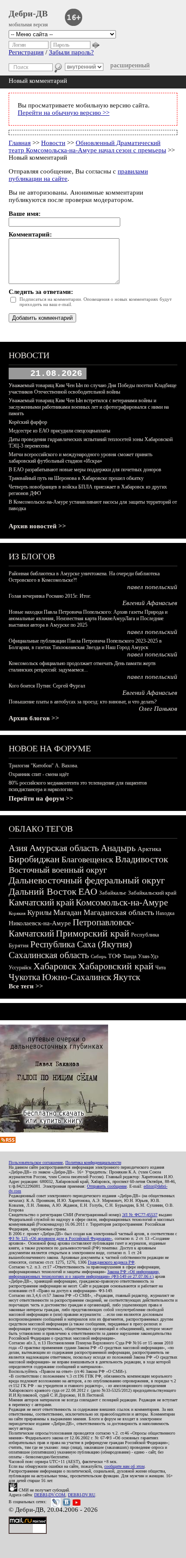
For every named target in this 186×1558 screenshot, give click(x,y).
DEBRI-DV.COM (49, 1494)
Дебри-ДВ (28, 13)
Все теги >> (26, 986)
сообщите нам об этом (124, 1466)
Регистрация (26, 52)
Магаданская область (118, 912)
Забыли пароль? (71, 52)
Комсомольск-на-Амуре (122, 902)
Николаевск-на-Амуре (40, 923)
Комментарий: (30, 234)
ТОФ (114, 956)
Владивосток (141, 859)
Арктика (149, 848)
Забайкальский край (152, 892)
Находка (165, 913)
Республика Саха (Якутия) (81, 944)
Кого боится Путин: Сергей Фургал (47, 686)
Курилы (39, 912)
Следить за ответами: (41, 291)
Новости (53, 142)
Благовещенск (87, 859)
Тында (129, 956)
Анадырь (118, 848)
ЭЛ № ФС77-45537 (139, 1214)
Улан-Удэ (148, 956)
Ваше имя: (25, 213)
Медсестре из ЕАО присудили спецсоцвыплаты (59, 431)
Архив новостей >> (37, 526)
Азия (18, 848)
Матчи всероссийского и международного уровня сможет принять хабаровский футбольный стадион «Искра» (80, 457)
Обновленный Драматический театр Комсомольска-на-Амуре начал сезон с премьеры (87, 146)
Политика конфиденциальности (93, 1162)
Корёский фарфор (28, 422)
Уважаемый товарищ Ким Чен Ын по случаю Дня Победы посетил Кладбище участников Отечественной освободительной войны (92, 388)
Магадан (67, 912)
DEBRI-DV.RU (81, 1494)
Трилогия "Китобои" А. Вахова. (43, 766)
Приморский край (92, 933)
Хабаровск (55, 966)
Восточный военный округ (58, 869)
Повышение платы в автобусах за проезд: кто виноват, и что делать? (83, 702)
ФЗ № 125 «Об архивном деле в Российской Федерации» (60, 1238)
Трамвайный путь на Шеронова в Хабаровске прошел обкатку (76, 478)
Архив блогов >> (34, 718)
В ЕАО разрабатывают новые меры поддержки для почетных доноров (85, 470)
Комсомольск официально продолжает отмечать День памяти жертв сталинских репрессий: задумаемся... (82, 666)
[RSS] (8, 1140)
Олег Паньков (158, 708)
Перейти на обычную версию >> (63, 112)
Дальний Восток (43, 891)
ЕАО (87, 891)
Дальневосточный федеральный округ (87, 880)
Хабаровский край (116, 966)
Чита (160, 968)
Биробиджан (34, 859)
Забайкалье (112, 892)
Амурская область (64, 848)
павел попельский (152, 586)
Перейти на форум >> (41, 798)
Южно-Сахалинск (76, 977)
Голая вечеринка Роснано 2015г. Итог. (50, 596)
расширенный (130, 65)
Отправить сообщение (107, 1186)
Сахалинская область (49, 955)
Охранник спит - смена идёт (39, 774)
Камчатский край (41, 902)
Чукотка (24, 977)
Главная (20, 142)
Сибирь (98, 956)
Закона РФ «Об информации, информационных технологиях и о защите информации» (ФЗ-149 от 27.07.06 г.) (84, 1274)
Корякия (17, 913)
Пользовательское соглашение (36, 1162)
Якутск (126, 977)
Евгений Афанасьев (149, 602)
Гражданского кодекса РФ (111, 1262)
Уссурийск (20, 968)
